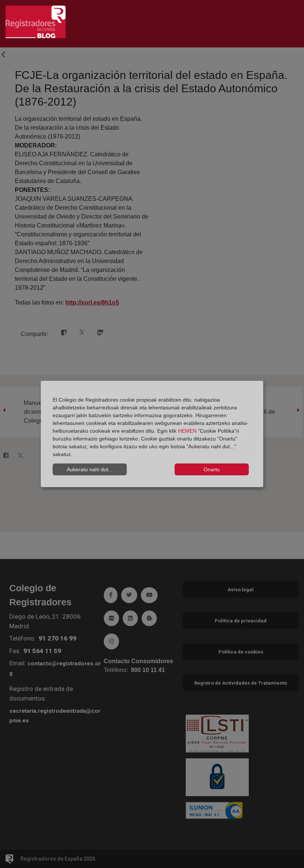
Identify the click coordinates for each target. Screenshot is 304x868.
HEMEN (187, 431)
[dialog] (152, 434)
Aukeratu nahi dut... (90, 469)
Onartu (212, 469)
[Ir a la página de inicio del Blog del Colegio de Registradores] (36, 21)
